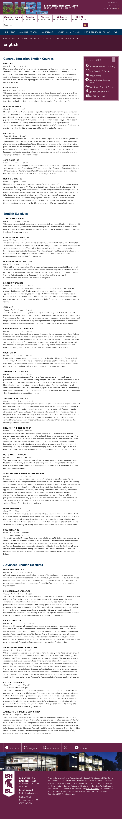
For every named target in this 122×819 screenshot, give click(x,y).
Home (6, 32)
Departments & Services (92, 32)
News (114, 32)
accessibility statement (56, 783)
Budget (61, 32)
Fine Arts (106, 32)
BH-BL (79, 18)
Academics (24, 32)
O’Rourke (62, 18)
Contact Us (112, 3)
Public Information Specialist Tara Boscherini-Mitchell (89, 778)
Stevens (45, 18)
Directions (113, 6)
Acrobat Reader (92, 789)
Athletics (33, 32)
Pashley (30, 18)
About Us (13, 32)
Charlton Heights (13, 18)
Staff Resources (110, 9)
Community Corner (73, 32)
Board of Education (48, 32)
